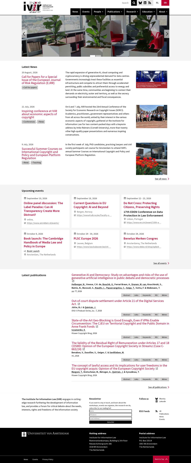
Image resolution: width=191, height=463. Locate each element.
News (75, 11)
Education (147, 11)
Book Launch (33, 251)
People (97, 11)
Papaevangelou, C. (115, 287)
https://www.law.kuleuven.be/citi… (94, 246)
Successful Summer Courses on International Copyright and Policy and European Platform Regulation (42, 153)
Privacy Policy (47, 459)
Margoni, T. (77, 371)
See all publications (157, 387)
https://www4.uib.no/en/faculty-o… (94, 215)
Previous (24, 34)
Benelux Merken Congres (141, 238)
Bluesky (140, 3)
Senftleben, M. (117, 352)
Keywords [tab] (147, 295)
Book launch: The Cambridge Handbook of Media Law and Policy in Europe (43, 242)
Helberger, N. (78, 284)
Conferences (29, 121)
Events (86, 11)
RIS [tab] (156, 295)
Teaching (37, 162)
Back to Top (159, 459)
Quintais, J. (90, 307)
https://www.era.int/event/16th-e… (144, 222)
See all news (161, 178)
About (162, 11)
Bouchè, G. (108, 284)
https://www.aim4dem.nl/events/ (43, 223)
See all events (160, 263)
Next (166, 34)
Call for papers (30, 87)
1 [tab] (92, 56)
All (160, 411)
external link (73, 281)
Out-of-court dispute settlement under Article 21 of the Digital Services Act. (118, 302)
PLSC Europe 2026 (86, 238)
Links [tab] (136, 295)
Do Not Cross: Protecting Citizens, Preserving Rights (142, 205)
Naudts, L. (100, 287)
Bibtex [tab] (164, 295)
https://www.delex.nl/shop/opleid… (144, 246)
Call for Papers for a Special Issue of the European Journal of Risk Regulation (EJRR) (41, 80)
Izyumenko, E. (78, 329)
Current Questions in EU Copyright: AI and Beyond (91, 205)
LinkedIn (145, 3)
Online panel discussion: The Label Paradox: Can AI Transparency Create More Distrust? (43, 209)
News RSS (150, 3)
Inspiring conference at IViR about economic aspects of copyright (39, 114)
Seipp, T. (130, 287)
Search (134, 3)
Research (131, 11)
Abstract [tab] (126, 295)
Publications (114, 11)
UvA (52, 434)
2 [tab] (98, 56)
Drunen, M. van (138, 284)
